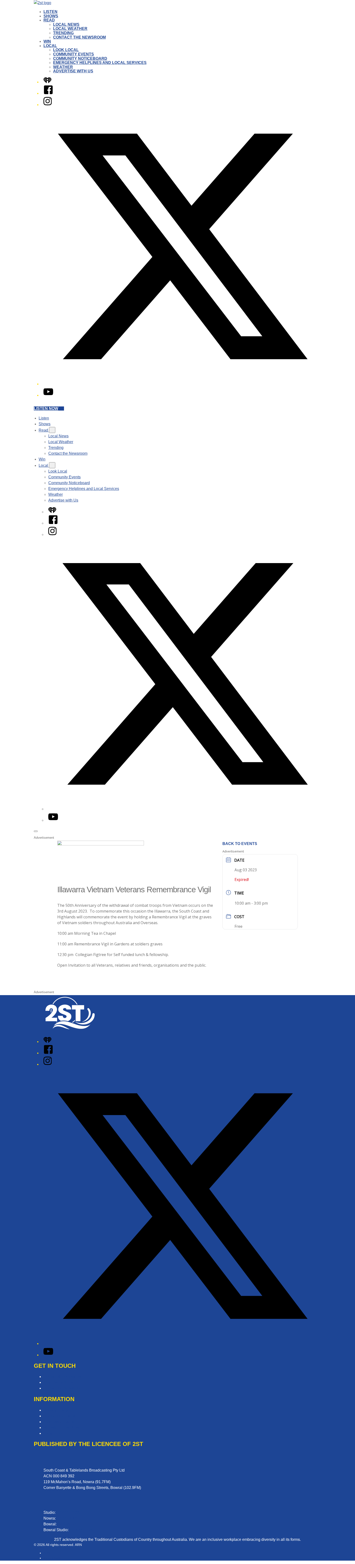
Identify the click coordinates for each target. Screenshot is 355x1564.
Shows (50, 16)
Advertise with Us (73, 71)
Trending (63, 33)
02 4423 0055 (68, 1518)
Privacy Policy (55, 1410)
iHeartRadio (52, 1558)
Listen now (46, 408)
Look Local (66, 50)
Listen (50, 12)
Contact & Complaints (62, 1377)
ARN (46, 1553)
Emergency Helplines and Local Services (100, 63)
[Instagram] (47, 105)
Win (47, 41)
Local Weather (70, 29)
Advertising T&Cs (58, 1422)
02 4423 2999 (68, 1512)
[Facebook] (48, 93)
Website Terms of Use (62, 1427)
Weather (63, 67)
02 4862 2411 (69, 1524)
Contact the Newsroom (79, 37)
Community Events (73, 54)
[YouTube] (48, 395)
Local (50, 46)
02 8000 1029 (81, 1530)
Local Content (55, 1433)
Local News (66, 24)
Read (49, 20)
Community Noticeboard (80, 58)
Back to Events (239, 844)
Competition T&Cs (59, 1416)
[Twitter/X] (182, 384)
